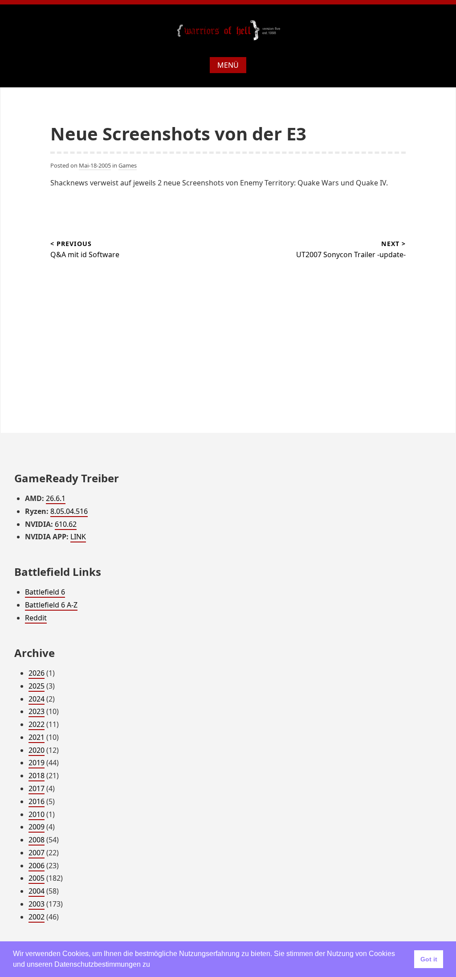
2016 (36, 801)
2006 (36, 865)
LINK (78, 537)
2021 (36, 737)
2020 (36, 750)
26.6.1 (55, 498)
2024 (36, 699)
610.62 (66, 524)
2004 (36, 891)
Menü (228, 65)
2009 (36, 827)
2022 (36, 724)
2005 (36, 878)
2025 (36, 686)
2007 (36, 853)
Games (127, 165)
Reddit (36, 618)
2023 (36, 711)
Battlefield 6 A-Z (51, 605)
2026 (36, 673)
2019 (36, 763)
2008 (36, 840)
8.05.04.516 (69, 511)
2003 (36, 904)
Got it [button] (428, 959)
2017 (36, 788)
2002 (36, 917)
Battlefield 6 (45, 592)
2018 (36, 775)
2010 (36, 814)
